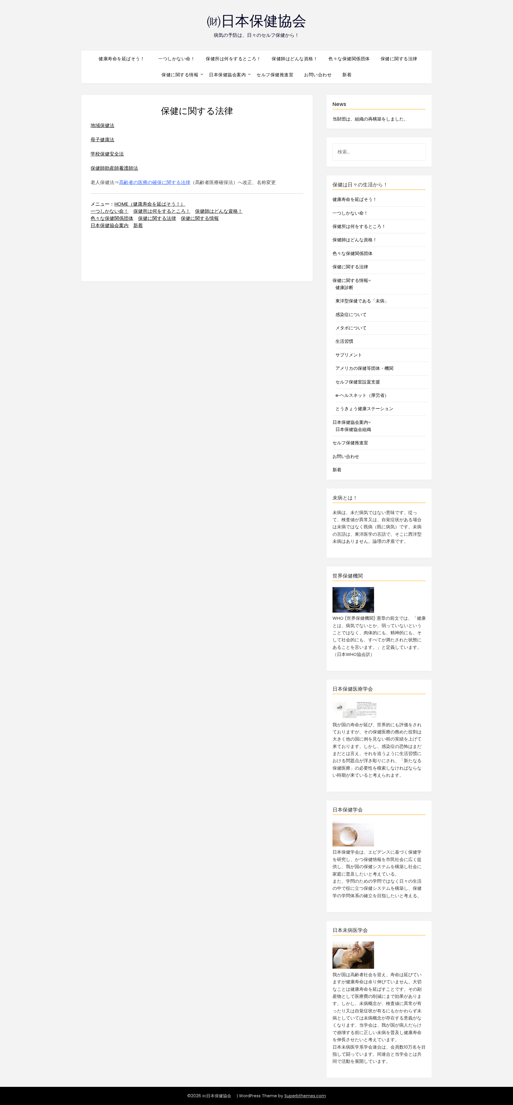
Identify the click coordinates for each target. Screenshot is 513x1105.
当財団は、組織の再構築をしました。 (370, 119)
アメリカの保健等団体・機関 (364, 368)
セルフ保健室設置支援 (357, 382)
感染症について (351, 314)
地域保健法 (102, 125)
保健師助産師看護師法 (114, 168)
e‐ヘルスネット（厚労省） (362, 395)
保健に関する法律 (399, 59)
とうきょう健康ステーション (364, 408)
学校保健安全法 (107, 153)
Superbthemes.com (305, 1096)
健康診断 (344, 287)
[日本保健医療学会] (354, 717)
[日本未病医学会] (353, 967)
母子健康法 (102, 139)
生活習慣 (344, 341)
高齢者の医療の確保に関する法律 (154, 182)
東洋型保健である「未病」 (362, 301)
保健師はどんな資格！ (295, 59)
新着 (347, 75)
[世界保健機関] (353, 611)
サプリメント (348, 355)
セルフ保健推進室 (274, 75)
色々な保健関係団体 (349, 59)
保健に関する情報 (180, 75)
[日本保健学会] (353, 845)
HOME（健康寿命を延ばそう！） (149, 204)
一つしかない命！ (176, 59)
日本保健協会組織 (353, 429)
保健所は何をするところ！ (233, 59)
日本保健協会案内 (227, 75)
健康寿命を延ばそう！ (125, 59)
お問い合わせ (318, 75)
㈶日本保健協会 (264, 21)
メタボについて (351, 328)
